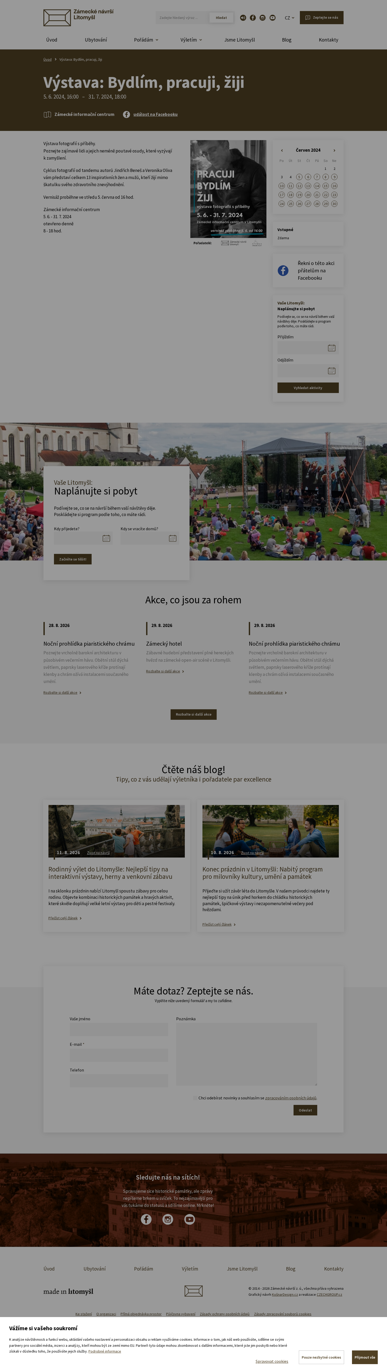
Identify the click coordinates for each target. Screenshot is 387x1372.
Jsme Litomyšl (239, 40)
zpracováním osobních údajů (290, 1097)
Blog (286, 40)
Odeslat (305, 1110)
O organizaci (106, 1314)
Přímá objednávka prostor (141, 1314)
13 (308, 185)
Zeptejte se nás (325, 17)
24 (282, 203)
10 (282, 185)
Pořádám (143, 1269)
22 (326, 194)
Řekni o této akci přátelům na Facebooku (316, 270)
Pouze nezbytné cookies (321, 1357)
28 (317, 203)
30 (334, 203)
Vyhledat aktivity (308, 387)
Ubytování (96, 40)
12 (299, 185)
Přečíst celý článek (63, 918)
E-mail (77, 1044)
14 (317, 185)
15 (326, 185)
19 (299, 194)
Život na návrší (98, 852)
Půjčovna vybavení (180, 1314)
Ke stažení (84, 1314)
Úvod (51, 40)
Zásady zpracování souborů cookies (282, 1314)
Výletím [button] (189, 40)
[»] (334, 150)
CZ (287, 18)
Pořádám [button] (143, 40)
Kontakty (328, 40)
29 (326, 203)
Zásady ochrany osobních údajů (225, 1314)
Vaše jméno (80, 1018)
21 (317, 194)
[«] (282, 150)
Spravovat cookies (272, 1361)
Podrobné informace (104, 1351)
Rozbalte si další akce (60, 692)
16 (334, 185)
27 (308, 203)
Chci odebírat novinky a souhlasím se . (258, 1097)
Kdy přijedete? (67, 528)
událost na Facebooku (155, 114)
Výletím (190, 1269)
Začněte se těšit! (72, 559)
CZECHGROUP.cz (329, 1294)
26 (299, 203)
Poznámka (186, 1018)
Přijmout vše (365, 1357)
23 (334, 194)
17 (282, 194)
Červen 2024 (308, 150)
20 (308, 194)
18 (290, 194)
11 (290, 185)
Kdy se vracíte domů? (139, 528)
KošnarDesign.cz (285, 1294)
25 (290, 203)
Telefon (77, 1070)
